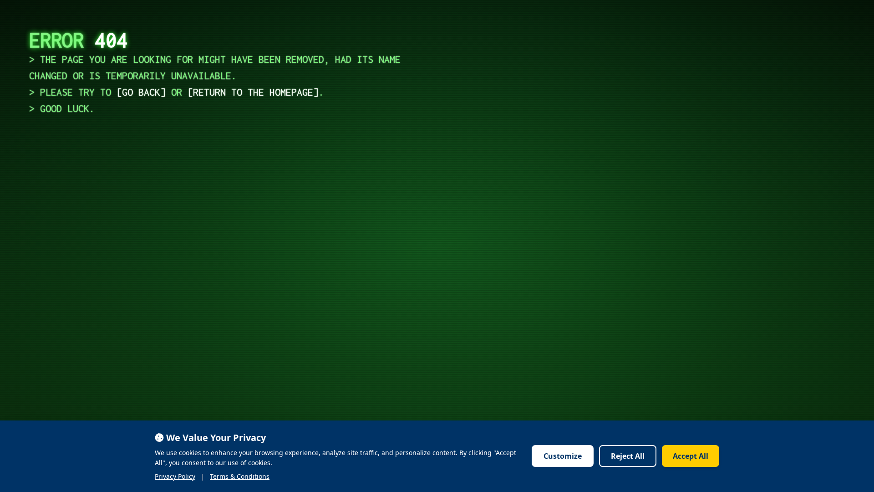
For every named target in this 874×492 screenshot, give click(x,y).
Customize (563, 456)
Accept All (690, 456)
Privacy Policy (175, 476)
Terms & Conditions (239, 476)
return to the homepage (253, 92)
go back (141, 92)
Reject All (628, 456)
